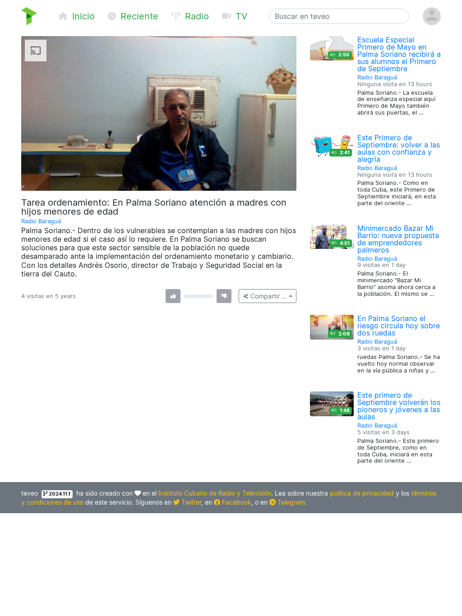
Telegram (290, 502)
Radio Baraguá (41, 221)
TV (240, 16)
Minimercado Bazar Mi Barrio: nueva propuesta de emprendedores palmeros (398, 239)
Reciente (138, 16)
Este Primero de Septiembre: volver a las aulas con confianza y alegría (398, 148)
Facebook (235, 502)
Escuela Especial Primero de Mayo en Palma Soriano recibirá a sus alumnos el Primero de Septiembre (399, 54)
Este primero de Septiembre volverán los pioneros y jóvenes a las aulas (398, 406)
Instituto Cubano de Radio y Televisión (214, 493)
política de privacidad (362, 493)
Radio (195, 16)
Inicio (82, 16)
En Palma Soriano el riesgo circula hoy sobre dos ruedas (398, 325)
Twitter (190, 502)
